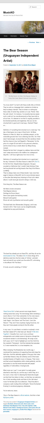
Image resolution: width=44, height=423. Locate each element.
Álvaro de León (18, 404)
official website (24, 395)
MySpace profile (8, 397)
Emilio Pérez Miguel (30, 65)
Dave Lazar (27, 404)
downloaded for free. (9, 256)
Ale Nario (10, 404)
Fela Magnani (14, 406)
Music (14, 408)
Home (5, 36)
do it (32, 404)
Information (13, 36)
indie (35, 406)
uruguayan (15, 409)
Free (19, 406)
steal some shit (33, 408)
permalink (6, 411)
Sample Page (24, 36)
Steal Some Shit (9, 311)
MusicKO (8, 12)
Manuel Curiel (7, 408)
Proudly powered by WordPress (22, 419)
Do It (36, 162)
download (6, 406)
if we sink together (27, 406)
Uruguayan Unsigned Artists (26, 402)
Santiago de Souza (22, 408)
